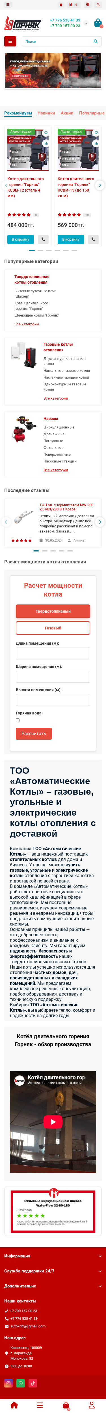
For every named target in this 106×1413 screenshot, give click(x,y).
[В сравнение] (46, 143)
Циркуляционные (59, 427)
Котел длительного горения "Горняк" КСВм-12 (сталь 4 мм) (25, 187)
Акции (67, 113)
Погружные (53, 441)
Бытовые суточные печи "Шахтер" (35, 293)
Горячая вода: (29, 713)
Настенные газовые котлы (66, 377)
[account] (98, 5)
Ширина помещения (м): (39, 666)
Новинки (46, 113)
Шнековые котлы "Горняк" (36, 315)
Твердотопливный (53, 611)
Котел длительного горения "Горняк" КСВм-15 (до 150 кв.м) (76, 187)
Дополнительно (20, 1286)
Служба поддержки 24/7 (29, 1271)
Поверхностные (57, 454)
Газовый (53, 628)
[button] (14, 70)
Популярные (92, 113)
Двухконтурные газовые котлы (64, 361)
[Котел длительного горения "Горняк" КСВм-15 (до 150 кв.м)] (78, 150)
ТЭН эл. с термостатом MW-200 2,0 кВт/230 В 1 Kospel (66, 507)
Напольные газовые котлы (67, 370)
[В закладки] (46, 133)
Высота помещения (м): (39, 690)
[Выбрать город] (61, 5)
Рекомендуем (18, 113)
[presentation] (6, 185)
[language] (88, 5)
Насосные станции (60, 461)
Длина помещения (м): (37, 643)
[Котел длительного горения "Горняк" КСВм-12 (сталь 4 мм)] (28, 150)
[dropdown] (8, 5)
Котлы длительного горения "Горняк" (31, 306)
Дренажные (54, 434)
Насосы (51, 418)
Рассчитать (33, 733)
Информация (17, 1256)
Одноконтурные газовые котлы (65, 387)
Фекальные (54, 447)
